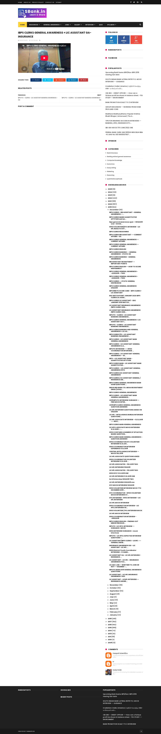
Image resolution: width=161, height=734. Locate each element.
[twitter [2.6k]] (134, 2)
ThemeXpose (30, 731)
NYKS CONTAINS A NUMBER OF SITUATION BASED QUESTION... (125, 433)
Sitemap (59, 2)
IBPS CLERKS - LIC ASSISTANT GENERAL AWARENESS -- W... (124, 355)
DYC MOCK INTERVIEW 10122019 (121, 485)
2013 (110, 634)
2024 (110, 192)
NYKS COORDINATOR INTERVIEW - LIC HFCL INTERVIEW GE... (124, 507)
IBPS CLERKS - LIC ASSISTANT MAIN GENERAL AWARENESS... (123, 396)
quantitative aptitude (114, 179)
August (113, 594)
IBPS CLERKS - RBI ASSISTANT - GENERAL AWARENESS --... (125, 213)
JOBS (67, 25)
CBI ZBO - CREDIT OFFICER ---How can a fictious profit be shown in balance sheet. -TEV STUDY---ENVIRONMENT (124, 95)
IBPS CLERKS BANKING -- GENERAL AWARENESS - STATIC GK (122, 253)
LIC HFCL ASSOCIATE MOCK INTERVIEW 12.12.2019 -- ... (124, 428)
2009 (110, 643)
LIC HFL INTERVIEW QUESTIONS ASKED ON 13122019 (125, 411)
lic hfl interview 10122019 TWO (121, 479)
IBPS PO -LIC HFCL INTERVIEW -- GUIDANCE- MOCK (121, 527)
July (112, 597)
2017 (110, 621)
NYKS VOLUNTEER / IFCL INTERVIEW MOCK (125, 510)
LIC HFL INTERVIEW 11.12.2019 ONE (122, 476)
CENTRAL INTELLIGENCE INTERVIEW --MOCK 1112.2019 (124, 452)
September (115, 591)
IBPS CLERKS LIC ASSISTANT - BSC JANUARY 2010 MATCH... (122, 301)
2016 (110, 625)
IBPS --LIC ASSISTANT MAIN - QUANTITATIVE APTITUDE (120, 359)
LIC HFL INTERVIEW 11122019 (119, 467)
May (112, 603)
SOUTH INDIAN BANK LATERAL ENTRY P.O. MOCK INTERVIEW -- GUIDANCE (123, 80)
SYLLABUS (111, 25)
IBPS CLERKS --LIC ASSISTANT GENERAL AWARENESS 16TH (124, 369)
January (113, 615)
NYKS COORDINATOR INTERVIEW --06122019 (122, 517)
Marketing (110, 171)
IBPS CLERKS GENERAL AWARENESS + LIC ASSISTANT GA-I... (125, 321)
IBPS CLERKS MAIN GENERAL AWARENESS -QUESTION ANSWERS (125, 438)
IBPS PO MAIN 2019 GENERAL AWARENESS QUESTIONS (125, 571)
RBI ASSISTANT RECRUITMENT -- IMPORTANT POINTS (122, 263)
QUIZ (101, 25)
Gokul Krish (117, 670)
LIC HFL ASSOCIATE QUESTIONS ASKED (124, 456)
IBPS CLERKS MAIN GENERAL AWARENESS (125, 424)
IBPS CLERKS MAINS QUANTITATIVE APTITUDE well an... (123, 218)
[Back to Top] (141, 731)
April (112, 606)
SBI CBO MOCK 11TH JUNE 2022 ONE (119, 128)
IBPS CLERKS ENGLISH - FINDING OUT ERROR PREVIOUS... (123, 522)
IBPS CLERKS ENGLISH (117, 249)
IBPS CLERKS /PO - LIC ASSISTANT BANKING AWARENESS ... (122, 335)
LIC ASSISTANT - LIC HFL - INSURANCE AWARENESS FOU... (124, 561)
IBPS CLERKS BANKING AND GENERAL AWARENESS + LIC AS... (123, 330)
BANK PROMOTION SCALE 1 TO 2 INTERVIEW (121, 102)
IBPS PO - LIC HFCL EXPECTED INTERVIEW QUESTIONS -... (125, 537)
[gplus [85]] (138, 2)
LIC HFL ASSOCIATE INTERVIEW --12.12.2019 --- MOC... (126, 420)
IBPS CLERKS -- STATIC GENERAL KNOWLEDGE (122, 282)
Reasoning (110, 175)
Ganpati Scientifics (120, 653)
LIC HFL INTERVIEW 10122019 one (121, 482)
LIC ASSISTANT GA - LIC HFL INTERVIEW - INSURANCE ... (125, 556)
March (112, 609)
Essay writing (111, 168)
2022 (110, 198)
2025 (110, 189)
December (114, 210)
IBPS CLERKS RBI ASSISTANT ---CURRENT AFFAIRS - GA (125, 236)
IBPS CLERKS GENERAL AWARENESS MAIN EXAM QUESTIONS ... (125, 384)
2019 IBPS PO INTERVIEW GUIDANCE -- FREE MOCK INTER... (124, 401)
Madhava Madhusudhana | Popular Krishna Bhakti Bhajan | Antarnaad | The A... (122, 115)
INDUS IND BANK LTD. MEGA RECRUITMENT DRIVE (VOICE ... (126, 388)
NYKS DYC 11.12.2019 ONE (118, 473)
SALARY (77, 25)
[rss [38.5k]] (141, 2)
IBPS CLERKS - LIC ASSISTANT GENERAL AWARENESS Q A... (124, 345)
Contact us (49, 2)
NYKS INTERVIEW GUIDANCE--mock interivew (123, 532)
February (114, 612)
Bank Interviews (112, 153)
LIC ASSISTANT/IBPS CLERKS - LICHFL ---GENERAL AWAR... (125, 542)
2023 (110, 195)
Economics (110, 164)
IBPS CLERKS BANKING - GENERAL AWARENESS (122, 258)
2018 (110, 619)
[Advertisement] (59, 125)
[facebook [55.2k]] (131, 2)
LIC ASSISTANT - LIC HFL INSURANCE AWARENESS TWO (123, 575)
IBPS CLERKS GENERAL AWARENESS (123, 392)
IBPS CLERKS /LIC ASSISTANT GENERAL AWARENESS (124, 374)
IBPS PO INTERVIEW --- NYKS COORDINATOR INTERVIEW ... (121, 350)
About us (27, 2)
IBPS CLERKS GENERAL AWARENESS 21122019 (123, 287)
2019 (110, 207)
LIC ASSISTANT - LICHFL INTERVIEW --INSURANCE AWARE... (124, 580)
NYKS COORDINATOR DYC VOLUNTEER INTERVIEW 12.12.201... (124, 443)
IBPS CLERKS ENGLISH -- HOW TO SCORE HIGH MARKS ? (125, 268)
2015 (110, 628)
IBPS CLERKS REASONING (119, 232)
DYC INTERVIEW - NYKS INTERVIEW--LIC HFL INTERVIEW (125, 499)
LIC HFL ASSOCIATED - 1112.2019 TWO (123, 464)
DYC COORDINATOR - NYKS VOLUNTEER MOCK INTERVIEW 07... (125, 494)
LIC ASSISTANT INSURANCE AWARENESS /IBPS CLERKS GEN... (125, 306)
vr (113, 662)
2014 (110, 630)
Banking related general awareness (119, 156)
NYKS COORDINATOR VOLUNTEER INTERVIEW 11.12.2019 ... (122, 460)
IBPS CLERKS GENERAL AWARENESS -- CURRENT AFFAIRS (124, 240)
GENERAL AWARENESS (51, 25)
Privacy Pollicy (38, 2)
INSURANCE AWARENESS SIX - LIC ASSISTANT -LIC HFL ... (122, 546)
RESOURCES (33, 25)
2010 (110, 639)
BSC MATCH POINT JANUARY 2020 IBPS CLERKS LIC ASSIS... (124, 297)
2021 (110, 201)
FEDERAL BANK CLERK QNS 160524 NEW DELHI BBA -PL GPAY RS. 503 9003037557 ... (124, 133)
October (113, 588)
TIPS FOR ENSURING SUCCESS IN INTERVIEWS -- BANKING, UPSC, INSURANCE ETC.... (123, 122)
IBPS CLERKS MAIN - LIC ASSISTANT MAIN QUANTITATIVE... (125, 364)
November (114, 585)
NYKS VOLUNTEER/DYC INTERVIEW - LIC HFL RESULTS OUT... (124, 228)
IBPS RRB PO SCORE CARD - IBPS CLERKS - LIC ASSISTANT (125, 292)
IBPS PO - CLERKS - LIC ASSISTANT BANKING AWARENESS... (122, 316)
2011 (109, 637)
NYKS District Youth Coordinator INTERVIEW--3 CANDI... (122, 551)
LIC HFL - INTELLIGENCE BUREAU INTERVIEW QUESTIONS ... (126, 416)
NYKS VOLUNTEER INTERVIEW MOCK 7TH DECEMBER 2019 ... (125, 489)
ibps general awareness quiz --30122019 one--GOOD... (126, 223)
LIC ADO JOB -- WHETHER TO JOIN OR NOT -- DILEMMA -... (124, 566)
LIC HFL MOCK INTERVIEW (119, 503)
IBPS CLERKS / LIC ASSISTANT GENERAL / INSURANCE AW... (125, 379)
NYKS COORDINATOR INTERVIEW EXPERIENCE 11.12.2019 (122, 448)
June (112, 600)
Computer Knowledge (114, 160)
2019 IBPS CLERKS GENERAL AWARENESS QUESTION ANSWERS (125, 406)
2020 (110, 204)
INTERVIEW (89, 25)
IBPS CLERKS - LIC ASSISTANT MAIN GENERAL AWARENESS (123, 340)
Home (20, 2)
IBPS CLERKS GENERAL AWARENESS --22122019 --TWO (123, 272)
